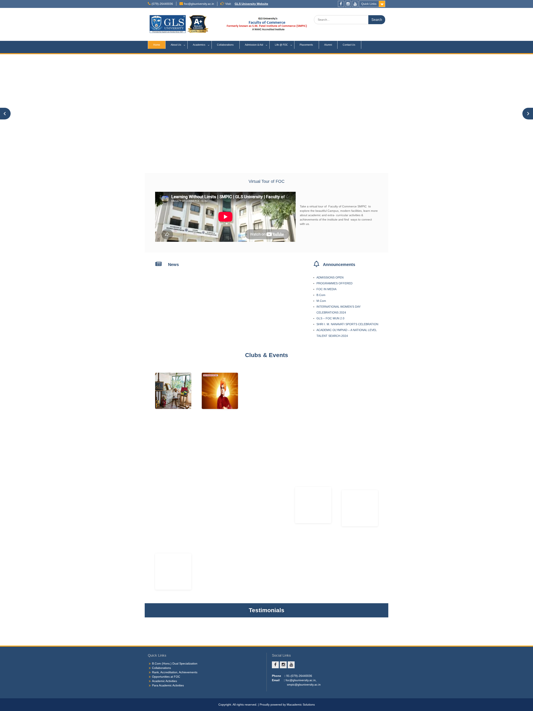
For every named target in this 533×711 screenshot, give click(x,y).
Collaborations (225, 44)
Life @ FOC (281, 44)
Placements (307, 44)
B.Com (320, 295)
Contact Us (349, 44)
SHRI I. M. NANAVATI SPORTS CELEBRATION (347, 324)
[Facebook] (341, 4)
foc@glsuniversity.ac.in (199, 3)
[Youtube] (355, 4)
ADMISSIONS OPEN (330, 277)
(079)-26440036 (162, 3)
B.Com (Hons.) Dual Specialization (174, 663)
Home (156, 44)
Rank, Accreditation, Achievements (174, 672)
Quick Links (368, 3)
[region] (266, 113)
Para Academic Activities (168, 685)
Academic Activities (164, 681)
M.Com (321, 300)
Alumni (328, 44)
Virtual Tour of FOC (266, 181)
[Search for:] (349, 19)
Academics (199, 44)
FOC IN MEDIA (326, 289)
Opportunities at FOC (166, 676)
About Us (176, 44)
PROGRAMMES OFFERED (334, 283)
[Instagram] (348, 4)
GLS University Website (251, 3)
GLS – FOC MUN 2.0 (330, 318)
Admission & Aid (254, 44)
